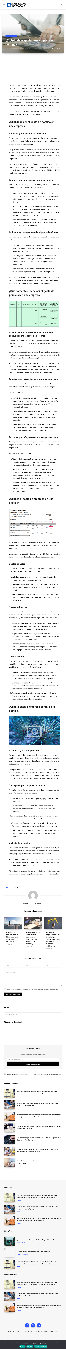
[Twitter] (55, 49)
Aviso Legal (10, 1331)
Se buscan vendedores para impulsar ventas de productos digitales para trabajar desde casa (39, 1127)
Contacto (53, 1331)
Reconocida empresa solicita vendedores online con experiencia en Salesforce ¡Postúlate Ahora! (39, 1139)
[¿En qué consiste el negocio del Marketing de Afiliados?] (10, 1241)
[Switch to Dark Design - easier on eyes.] (62, 5)
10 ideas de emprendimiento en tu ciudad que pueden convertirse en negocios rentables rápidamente (53, 939)
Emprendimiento (11, 36)
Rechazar (29, 1346)
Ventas (19, 1200)
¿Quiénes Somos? (33, 1335)
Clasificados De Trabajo (15, 49)
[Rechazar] (64, 1344)
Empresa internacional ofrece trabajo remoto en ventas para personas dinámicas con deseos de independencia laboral (37, 1093)
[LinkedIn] (57, 49)
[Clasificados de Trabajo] (16, 5)
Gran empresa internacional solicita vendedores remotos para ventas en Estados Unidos (37, 1104)
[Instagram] (33, 1325)
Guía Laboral (21, 1242)
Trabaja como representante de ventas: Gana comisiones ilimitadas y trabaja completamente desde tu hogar (39, 1116)
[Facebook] (52, 49)
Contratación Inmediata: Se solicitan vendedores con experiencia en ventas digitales (39, 1162)
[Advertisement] (34, 71)
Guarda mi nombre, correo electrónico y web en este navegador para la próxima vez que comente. (32, 989)
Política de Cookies (41, 1331)
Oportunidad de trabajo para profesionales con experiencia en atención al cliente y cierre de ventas (37, 1150)
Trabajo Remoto (22, 1254)
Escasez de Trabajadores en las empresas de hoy (33, 1251)
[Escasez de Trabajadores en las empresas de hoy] (10, 1252)
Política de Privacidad (24, 1331)
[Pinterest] (60, 49)
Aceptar (22, 1346)
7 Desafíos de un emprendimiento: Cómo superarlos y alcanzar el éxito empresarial (12, 937)
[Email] (3, 74)
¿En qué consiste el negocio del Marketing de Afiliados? (35, 1240)
